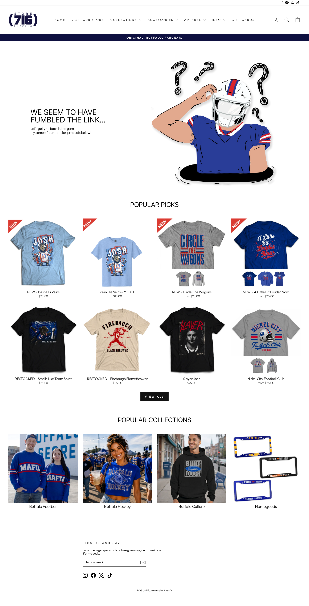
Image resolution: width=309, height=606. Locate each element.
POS (139, 590)
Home (59, 20)
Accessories (161, 20)
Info (217, 20)
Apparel (193, 20)
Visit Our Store (88, 20)
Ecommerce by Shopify (159, 590)
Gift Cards (243, 20)
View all (154, 396)
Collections (124, 20)
